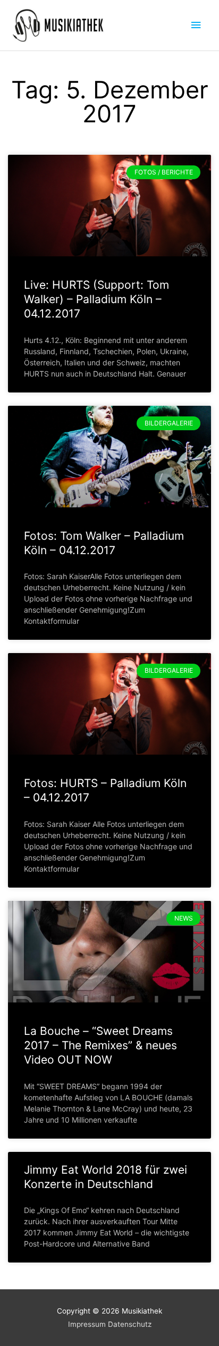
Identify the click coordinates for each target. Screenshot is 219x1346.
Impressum (87, 1324)
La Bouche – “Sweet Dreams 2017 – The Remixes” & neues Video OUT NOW (100, 1045)
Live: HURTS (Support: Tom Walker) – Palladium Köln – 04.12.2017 (96, 299)
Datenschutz (129, 1324)
